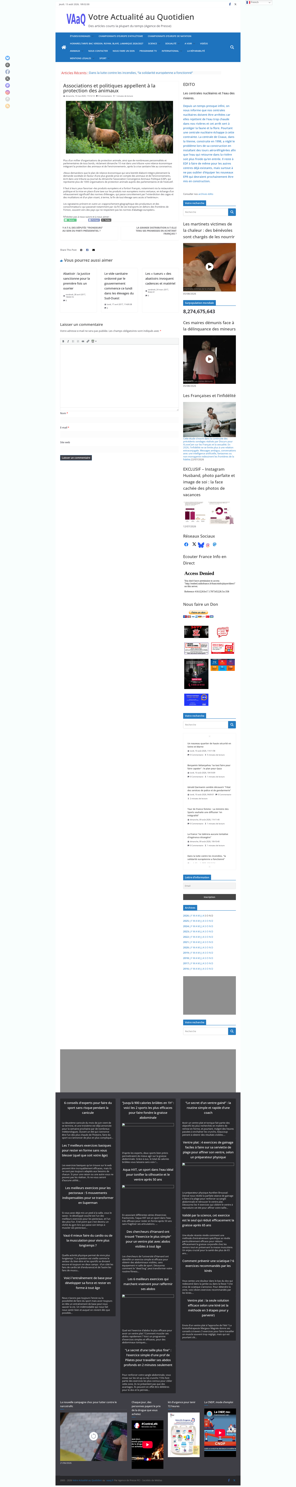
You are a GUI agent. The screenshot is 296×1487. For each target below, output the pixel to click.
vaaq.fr (110, 1480)
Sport (102, 58)
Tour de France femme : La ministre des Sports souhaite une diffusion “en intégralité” (208, 768)
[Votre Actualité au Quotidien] (64, 47)
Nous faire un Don (124, 50)
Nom (64, 413)
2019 (186, 952)
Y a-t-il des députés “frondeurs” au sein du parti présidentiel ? (82, 229)
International (170, 50)
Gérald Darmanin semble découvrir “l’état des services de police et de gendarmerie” (209, 745)
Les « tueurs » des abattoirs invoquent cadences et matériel (160, 278)
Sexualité (170, 43)
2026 (186, 915)
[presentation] (63, 341)
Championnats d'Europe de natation (169, 36)
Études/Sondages (80, 36)
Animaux (75, 50)
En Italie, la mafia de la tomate (203, 855)
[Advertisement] (209, 995)
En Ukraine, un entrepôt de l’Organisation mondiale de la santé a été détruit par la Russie (152, 73)
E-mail (64, 427)
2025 (186, 920)
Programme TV (148, 50)
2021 (186, 942)
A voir (188, 43)
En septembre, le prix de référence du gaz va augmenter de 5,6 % (209, 836)
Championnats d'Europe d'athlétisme (121, 36)
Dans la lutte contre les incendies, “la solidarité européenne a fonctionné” (206, 814)
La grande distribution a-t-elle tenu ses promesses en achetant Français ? (156, 230)
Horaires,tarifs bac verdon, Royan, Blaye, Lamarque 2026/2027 (106, 43)
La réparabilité (196, 50)
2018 (186, 958)
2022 (186, 936)
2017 (186, 963)
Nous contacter (98, 50)
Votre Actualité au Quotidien (141, 16)
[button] (92, 36)
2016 (186, 968)
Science (152, 43)
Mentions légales (80, 58)
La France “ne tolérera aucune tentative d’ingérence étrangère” (207, 792)
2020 (186, 947)
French (254, 2)
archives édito (205, 193)
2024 (186, 926)
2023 (186, 931)
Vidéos (204, 43)
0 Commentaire (105, 96)
